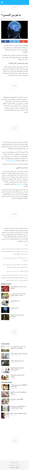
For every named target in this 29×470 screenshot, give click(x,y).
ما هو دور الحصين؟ (14, 308)
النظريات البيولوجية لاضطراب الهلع (18, 413)
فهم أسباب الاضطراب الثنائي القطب (18, 353)
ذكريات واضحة (20, 184)
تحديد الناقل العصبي (15, 300)
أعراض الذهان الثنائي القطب (17, 360)
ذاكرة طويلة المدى (10, 160)
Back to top (14, 462)
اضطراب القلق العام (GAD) (16, 399)
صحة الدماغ (3, 11)
